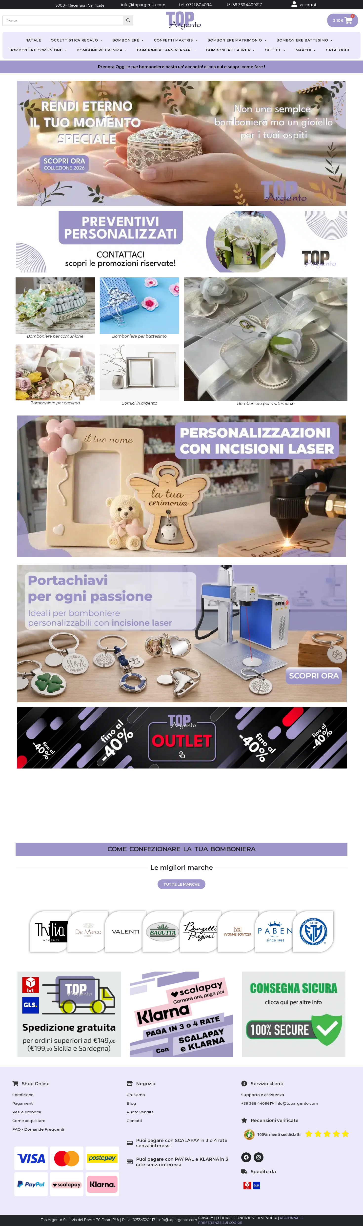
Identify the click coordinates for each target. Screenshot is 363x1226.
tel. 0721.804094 (191, 4)
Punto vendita (140, 1112)
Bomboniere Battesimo (302, 40)
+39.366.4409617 (245, 4)
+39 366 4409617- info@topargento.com (279, 1103)
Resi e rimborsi (26, 1112)
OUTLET (273, 50)
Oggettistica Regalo (74, 40)
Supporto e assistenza (262, 1094)
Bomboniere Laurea (228, 50)
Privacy (205, 1218)
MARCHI (303, 50)
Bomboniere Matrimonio (234, 40)
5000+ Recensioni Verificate (80, 5)
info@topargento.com (143, 4)
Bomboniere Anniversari (164, 50)
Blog (131, 1103)
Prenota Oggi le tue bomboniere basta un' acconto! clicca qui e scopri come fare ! (181, 66)
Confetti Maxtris (173, 40)
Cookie (224, 1218)
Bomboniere (125, 40)
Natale (33, 40)
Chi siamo (136, 1094)
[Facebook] (246, 1157)
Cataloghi (337, 50)
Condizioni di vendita (255, 1218)
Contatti (134, 1120)
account (308, 4)
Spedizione (23, 1094)
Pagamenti (22, 1103)
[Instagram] (258, 1157)
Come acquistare (28, 1120)
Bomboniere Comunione (35, 50)
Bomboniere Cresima (99, 50)
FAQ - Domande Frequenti (38, 1129)
